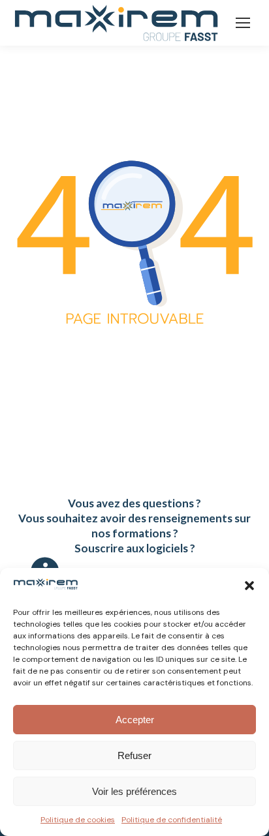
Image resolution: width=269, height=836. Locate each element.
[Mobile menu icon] (243, 23)
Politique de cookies (77, 819)
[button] (249, 585)
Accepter (135, 719)
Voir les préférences (134, 791)
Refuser (134, 755)
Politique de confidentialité (171, 819)
